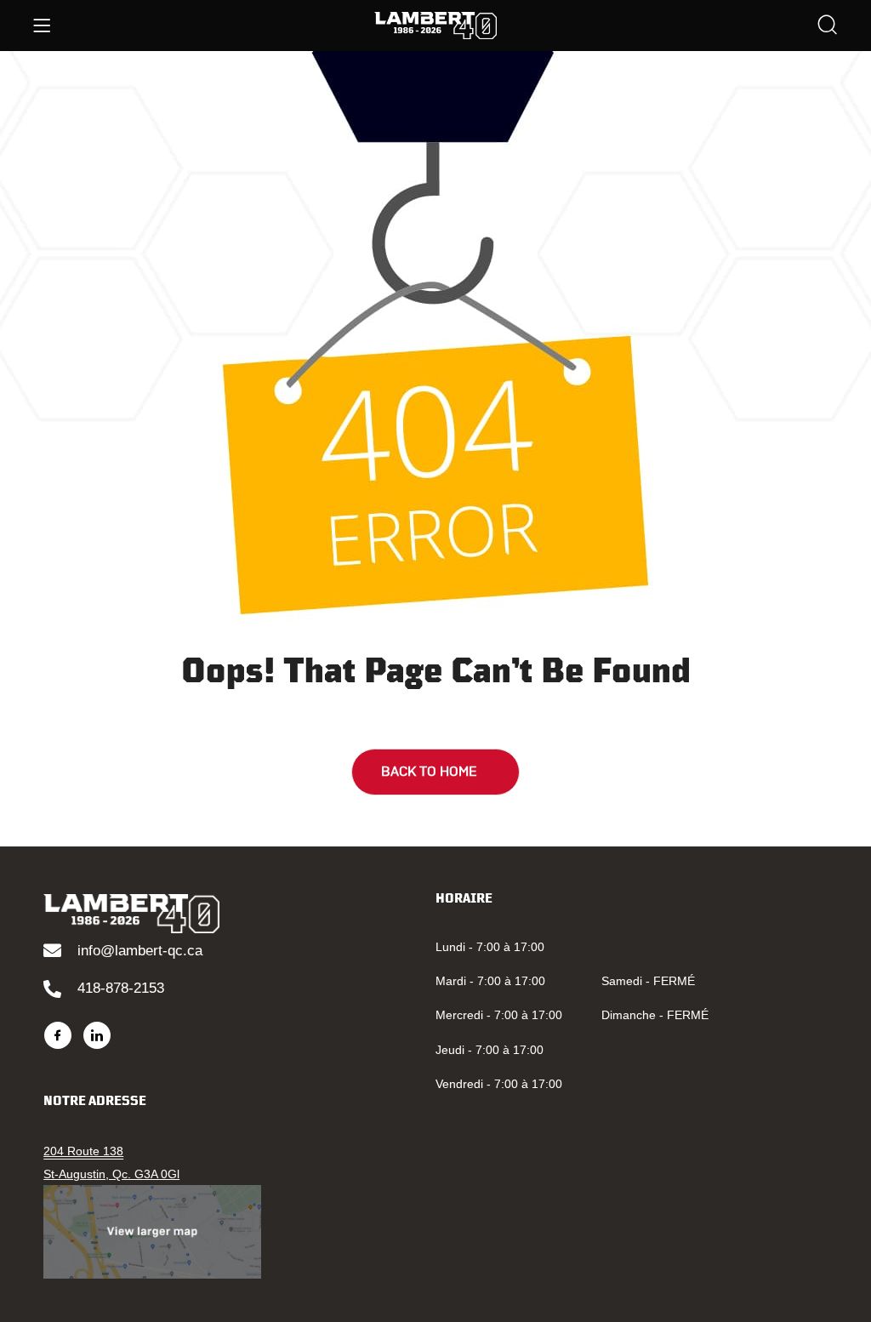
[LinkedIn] (97, 1035)
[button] (435, 772)
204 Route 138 (83, 1151)
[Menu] (41, 25)
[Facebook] (57, 1035)
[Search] (827, 26)
